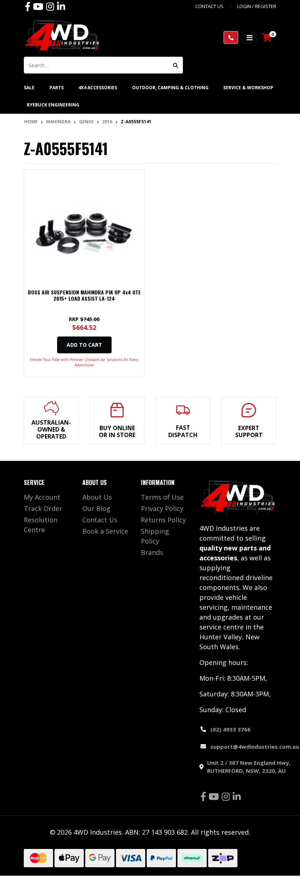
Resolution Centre (40, 524)
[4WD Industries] (62, 37)
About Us (97, 497)
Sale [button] (29, 87)
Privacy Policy (162, 508)
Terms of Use (162, 497)
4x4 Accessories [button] (97, 87)
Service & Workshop (248, 87)
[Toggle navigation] (249, 37)
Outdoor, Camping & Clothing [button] (170, 87)
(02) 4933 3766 (230, 729)
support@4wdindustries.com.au (254, 746)
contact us (209, 6)
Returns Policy (163, 519)
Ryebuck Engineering (53, 105)
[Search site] (176, 65)
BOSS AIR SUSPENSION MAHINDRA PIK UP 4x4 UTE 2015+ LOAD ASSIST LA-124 (84, 295)
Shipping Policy (155, 536)
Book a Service (105, 531)
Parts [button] (56, 87)
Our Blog (96, 508)
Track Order (43, 508)
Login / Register (256, 6)
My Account (42, 497)
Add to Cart (84, 344)
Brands (152, 552)
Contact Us (99, 519)
